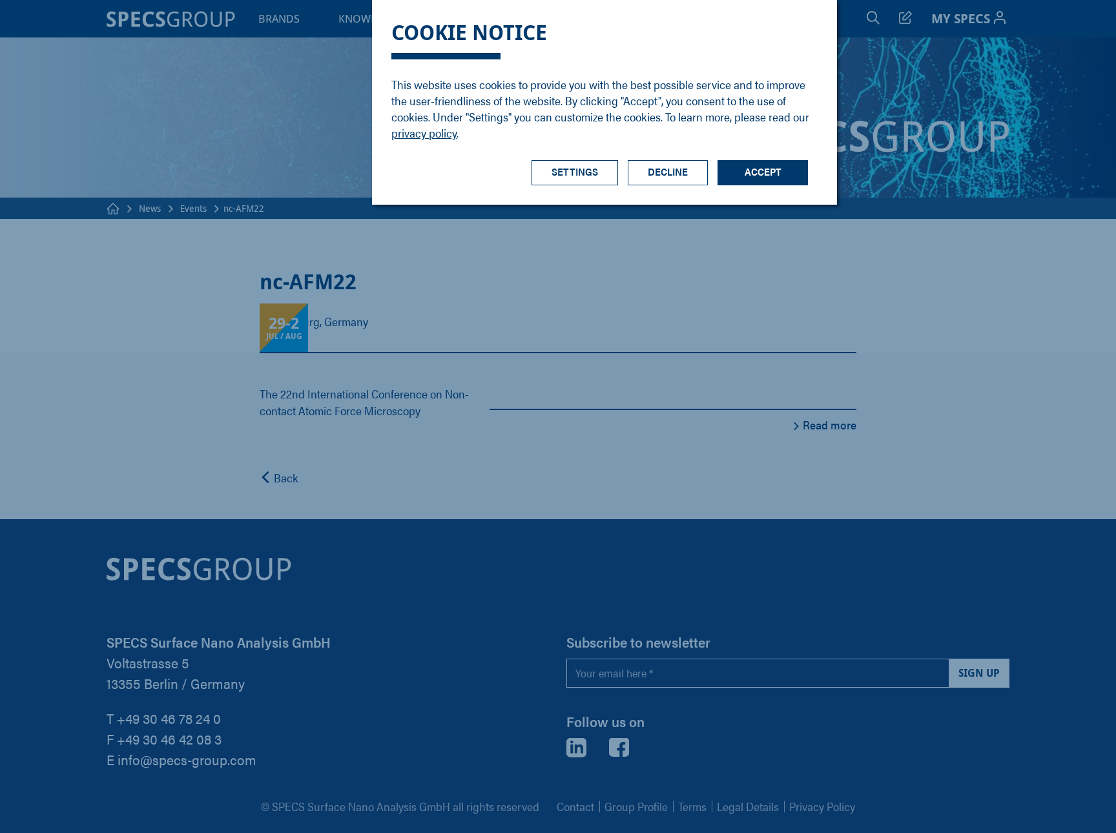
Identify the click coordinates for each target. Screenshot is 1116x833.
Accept (763, 171)
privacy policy (424, 133)
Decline (668, 171)
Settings (575, 171)
